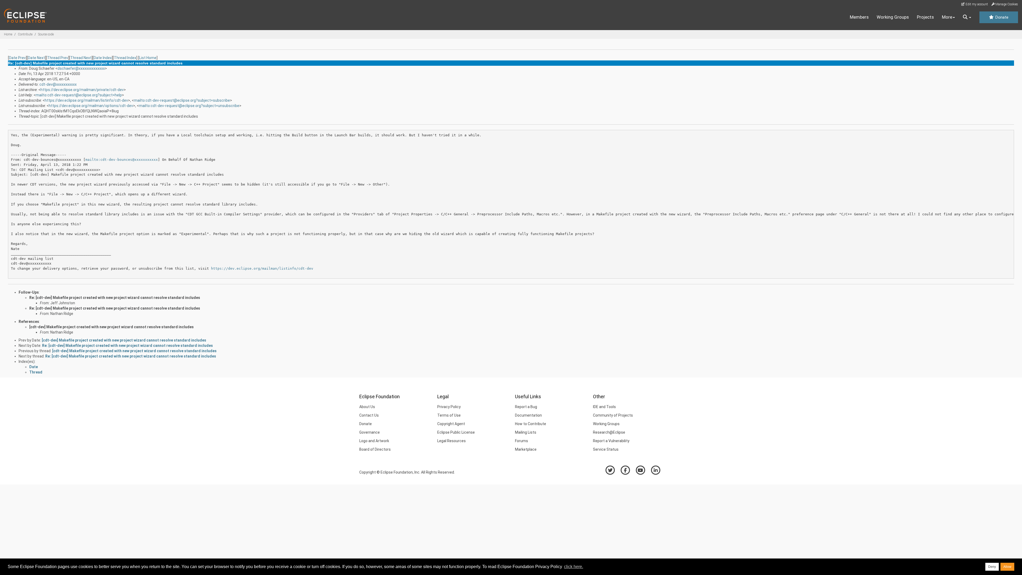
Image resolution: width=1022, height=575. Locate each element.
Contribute (25, 34)
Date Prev (17, 58)
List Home (147, 58)
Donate (1001, 17)
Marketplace (526, 449)
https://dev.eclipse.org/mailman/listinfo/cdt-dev (86, 100)
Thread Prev (57, 58)
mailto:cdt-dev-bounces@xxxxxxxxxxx (121, 160)
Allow (1007, 567)
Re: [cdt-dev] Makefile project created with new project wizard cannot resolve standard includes (114, 297)
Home (8, 34)
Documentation (528, 415)
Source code (46, 34)
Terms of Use (449, 415)
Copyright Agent (451, 424)
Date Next (36, 58)
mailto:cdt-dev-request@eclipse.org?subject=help (79, 95)
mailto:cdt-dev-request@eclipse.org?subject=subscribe (182, 100)
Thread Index (125, 58)
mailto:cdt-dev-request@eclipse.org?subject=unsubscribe (189, 106)
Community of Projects (613, 415)
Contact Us (369, 415)
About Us (367, 407)
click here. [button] (573, 566)
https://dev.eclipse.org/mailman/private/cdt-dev (82, 90)
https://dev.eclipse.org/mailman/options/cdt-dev (91, 106)
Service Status (606, 449)
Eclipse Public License (456, 432)
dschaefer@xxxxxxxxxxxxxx (81, 68)
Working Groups (893, 17)
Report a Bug (526, 407)
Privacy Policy (449, 407)
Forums (521, 441)
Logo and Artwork (374, 441)
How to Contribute (530, 424)
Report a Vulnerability (611, 441)
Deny (992, 567)
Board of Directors (375, 449)
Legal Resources (451, 441)
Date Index (103, 58)
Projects (925, 17)
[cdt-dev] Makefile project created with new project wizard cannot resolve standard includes (111, 327)
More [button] (947, 17)
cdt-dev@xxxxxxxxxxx (58, 84)
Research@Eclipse (609, 432)
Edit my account (976, 4)
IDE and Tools (604, 407)
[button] (967, 17)
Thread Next (81, 58)
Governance (369, 432)
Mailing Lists (525, 432)
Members (859, 17)
